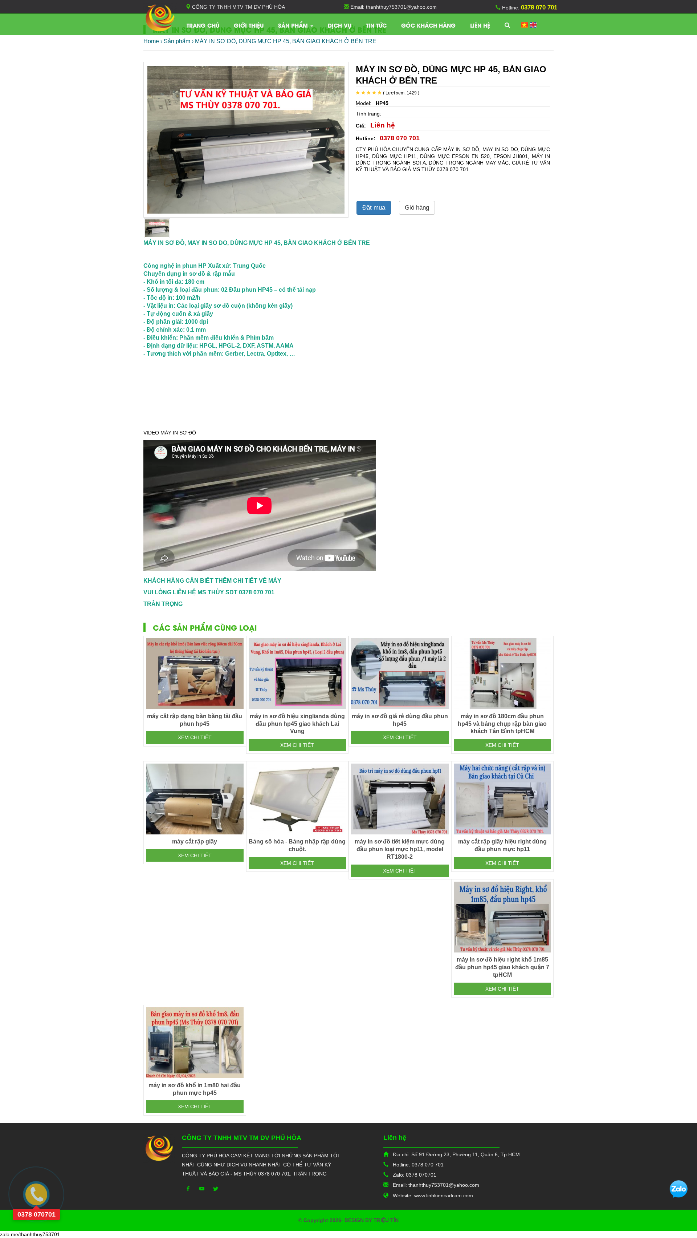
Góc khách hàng (428, 25)
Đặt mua (373, 207)
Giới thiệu (249, 25)
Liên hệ (480, 25)
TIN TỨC (376, 25)
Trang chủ (203, 25)
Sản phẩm (294, 25)
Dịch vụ (339, 25)
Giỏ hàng (417, 207)
